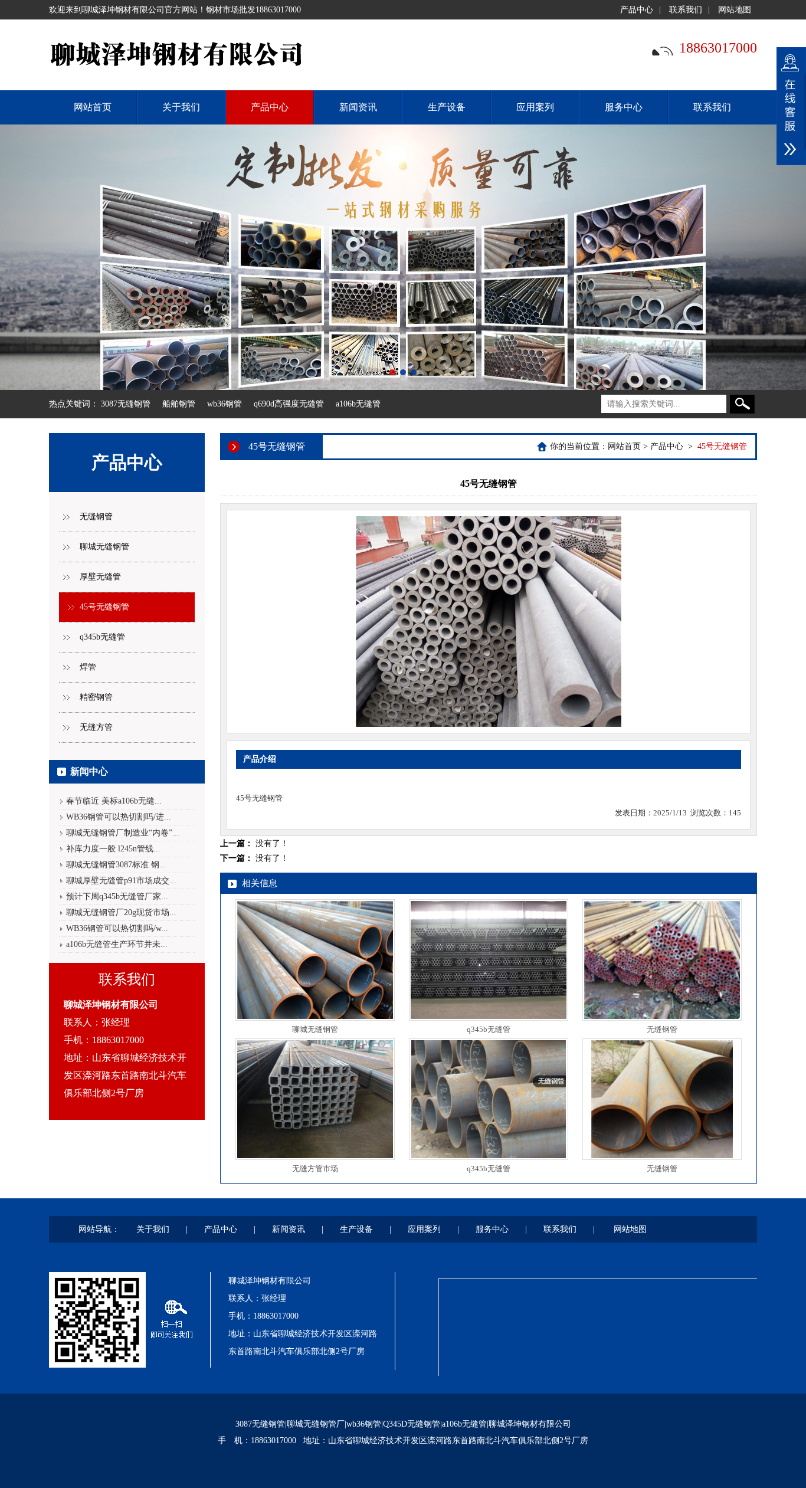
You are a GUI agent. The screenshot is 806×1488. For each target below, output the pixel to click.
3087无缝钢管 (125, 403)
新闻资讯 (358, 107)
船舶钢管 (178, 403)
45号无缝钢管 (104, 606)
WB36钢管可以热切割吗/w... (117, 928)
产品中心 (636, 9)
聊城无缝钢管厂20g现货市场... (121, 912)
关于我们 (181, 107)
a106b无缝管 (358, 403)
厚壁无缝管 (100, 576)
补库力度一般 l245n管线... (113, 848)
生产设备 (447, 107)
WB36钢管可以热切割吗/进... (118, 816)
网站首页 (624, 446)
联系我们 (685, 9)
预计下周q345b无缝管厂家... (117, 896)
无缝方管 (96, 727)
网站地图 (734, 9)
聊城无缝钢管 (104, 546)
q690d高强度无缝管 (289, 403)
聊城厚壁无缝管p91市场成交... (121, 880)
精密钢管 (96, 697)
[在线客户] (791, 106)
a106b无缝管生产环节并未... (117, 944)
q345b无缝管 (102, 636)
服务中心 (624, 107)
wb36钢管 (224, 403)
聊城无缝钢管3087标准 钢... (116, 864)
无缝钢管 (96, 516)
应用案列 (535, 107)
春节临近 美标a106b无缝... (114, 801)
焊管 (88, 667)
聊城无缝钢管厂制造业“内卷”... (122, 832)
